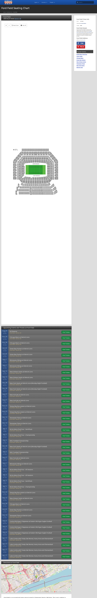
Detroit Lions (80, 67)
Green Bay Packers (81, 60)
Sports (36, 2)
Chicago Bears (80, 58)
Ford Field (81, 32)
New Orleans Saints (81, 62)
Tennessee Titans (81, 63)
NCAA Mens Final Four (82, 54)
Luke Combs (79, 56)
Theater (51, 2)
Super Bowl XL (89, 32)
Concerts (44, 2)
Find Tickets (66, 332)
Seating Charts (9, 12)
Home (4, 12)
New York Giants (81, 65)
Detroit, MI (17, 19)
